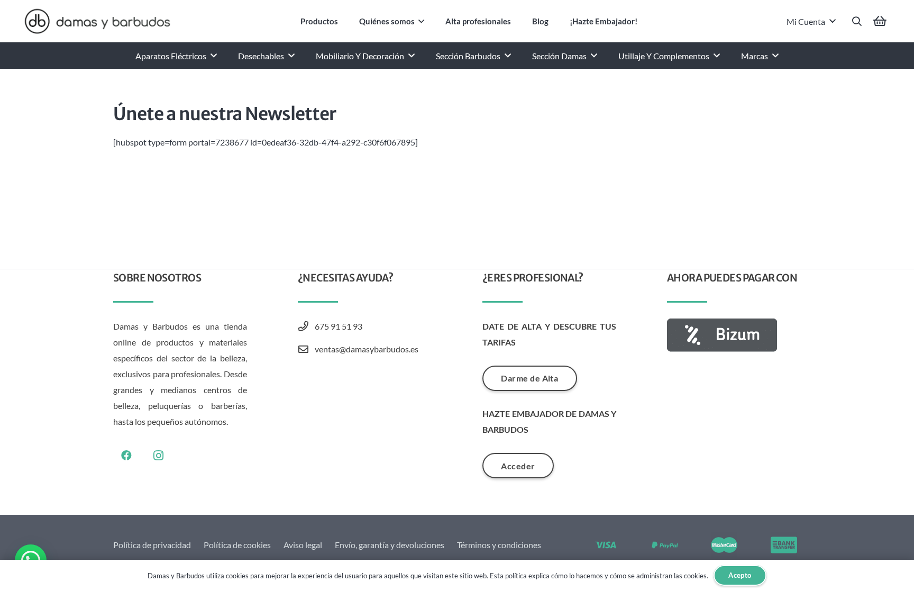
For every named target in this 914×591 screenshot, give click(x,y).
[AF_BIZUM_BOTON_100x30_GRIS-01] (734, 335)
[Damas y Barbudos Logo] (97, 21)
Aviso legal (303, 545)
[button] (421, 21)
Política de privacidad (152, 545)
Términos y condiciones (499, 545)
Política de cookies (237, 545)
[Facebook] (126, 455)
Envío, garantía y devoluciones (389, 545)
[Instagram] (158, 455)
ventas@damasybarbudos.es (366, 349)
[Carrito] (880, 21)
